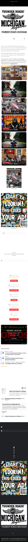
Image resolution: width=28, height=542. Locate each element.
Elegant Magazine (16, 540)
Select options (14, 290)
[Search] (24, 38)
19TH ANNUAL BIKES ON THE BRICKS (13, 363)
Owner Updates (6, 94)
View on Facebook (4, 411)
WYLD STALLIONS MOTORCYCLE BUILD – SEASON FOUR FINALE (14, 359)
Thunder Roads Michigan (14, 32)
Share (3, 412)
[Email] (15, 4)
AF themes (24, 540)
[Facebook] (13, 4)
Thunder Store (13, 63)
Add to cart (14, 280)
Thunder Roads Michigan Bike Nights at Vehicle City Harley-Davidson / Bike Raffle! (15, 353)
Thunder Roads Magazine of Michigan (13, 398)
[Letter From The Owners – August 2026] (14, 106)
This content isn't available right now (11, 404)
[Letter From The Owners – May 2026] (14, 89)
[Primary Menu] (14, 38)
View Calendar (4, 366)
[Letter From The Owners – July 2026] (14, 123)
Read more (14, 300)
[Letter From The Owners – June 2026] (14, 140)
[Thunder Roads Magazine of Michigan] (4, 391)
